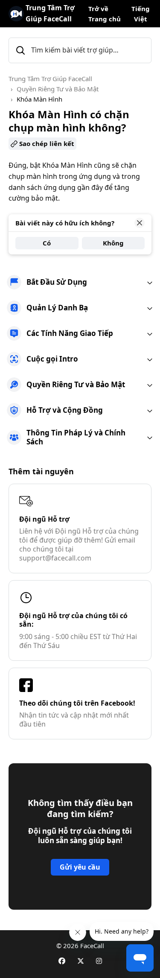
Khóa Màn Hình (39, 99)
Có (47, 243)
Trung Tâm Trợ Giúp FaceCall (50, 78)
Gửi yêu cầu (80, 867)
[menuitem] (80, 282)
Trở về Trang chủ (104, 13)
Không (113, 243)
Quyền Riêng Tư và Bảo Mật (58, 89)
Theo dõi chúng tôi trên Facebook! (77, 703)
